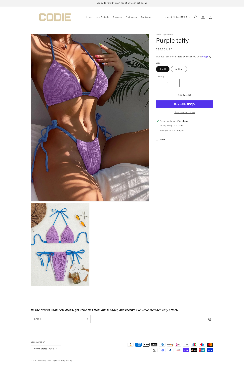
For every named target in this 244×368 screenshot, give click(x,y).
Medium (178, 68)
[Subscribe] (86, 319)
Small (163, 68)
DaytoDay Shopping (46, 360)
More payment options (184, 112)
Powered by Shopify (63, 360)
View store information (172, 130)
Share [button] (162, 139)
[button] (195, 17)
